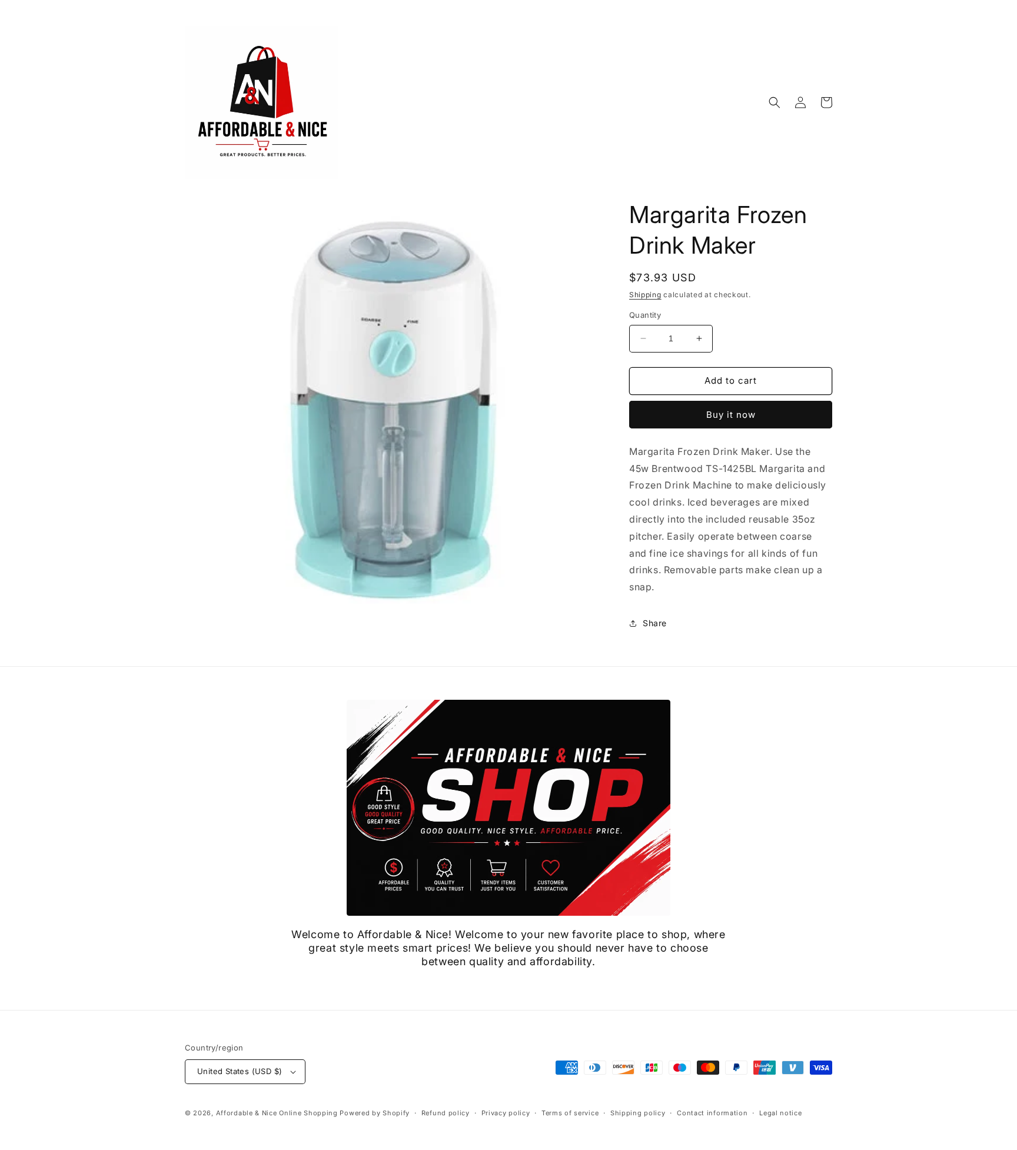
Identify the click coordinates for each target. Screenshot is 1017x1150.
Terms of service (570, 1113)
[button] (774, 102)
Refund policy (445, 1113)
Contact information (712, 1113)
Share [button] (655, 623)
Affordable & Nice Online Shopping (277, 1113)
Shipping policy (638, 1113)
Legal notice (780, 1113)
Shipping (645, 294)
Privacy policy (505, 1113)
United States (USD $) (239, 1071)
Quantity (645, 315)
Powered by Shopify (375, 1113)
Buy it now (731, 414)
